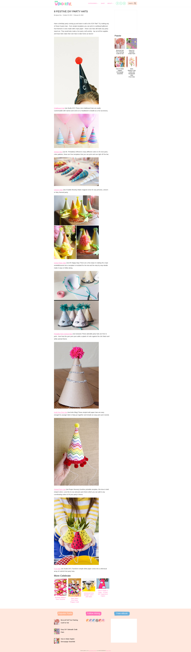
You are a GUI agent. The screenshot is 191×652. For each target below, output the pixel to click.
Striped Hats (58, 152)
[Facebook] (117, 3)
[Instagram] (124, 3)
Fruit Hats (57, 568)
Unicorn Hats (58, 190)
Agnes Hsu (59, 15)
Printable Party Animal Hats (63, 334)
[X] (120, 3)
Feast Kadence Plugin (92, 650)
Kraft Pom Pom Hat (60, 412)
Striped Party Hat (59, 489)
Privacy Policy (108, 650)
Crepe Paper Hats (60, 263)
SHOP (103, 3)
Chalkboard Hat (59, 108)
